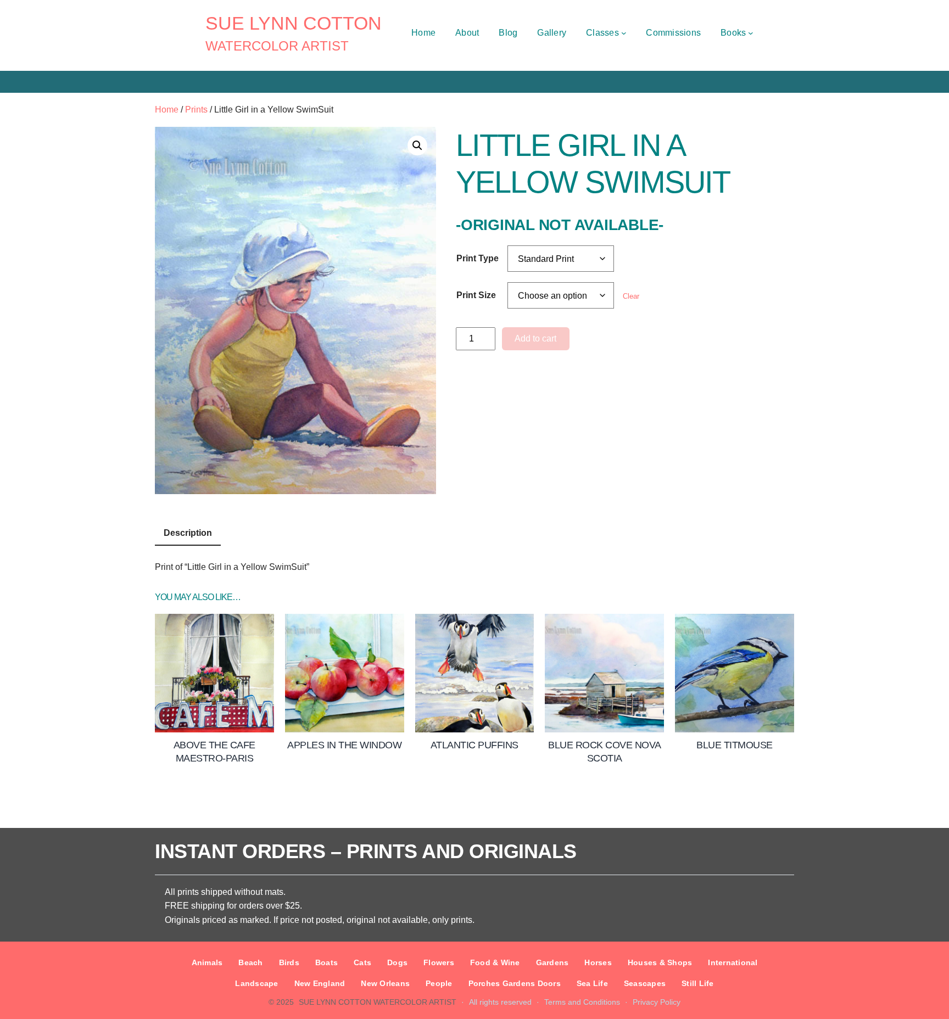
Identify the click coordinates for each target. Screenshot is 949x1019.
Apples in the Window (344, 745)
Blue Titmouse (734, 745)
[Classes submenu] (624, 33)
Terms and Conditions (582, 1002)
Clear (631, 296)
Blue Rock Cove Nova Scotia (604, 751)
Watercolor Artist (277, 45)
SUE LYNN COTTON (293, 23)
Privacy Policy (656, 1002)
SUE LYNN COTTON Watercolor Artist (377, 1002)
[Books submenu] (750, 33)
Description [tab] (188, 533)
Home (166, 109)
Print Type (477, 258)
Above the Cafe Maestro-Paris (214, 751)
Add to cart (535, 338)
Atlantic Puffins (474, 745)
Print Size (476, 295)
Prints (196, 109)
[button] (417, 145)
